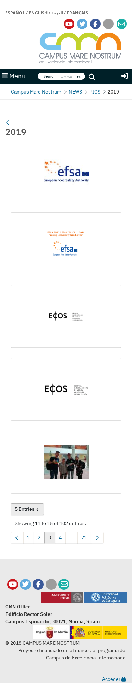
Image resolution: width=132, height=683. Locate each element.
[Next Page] (97, 537)
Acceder (111, 679)
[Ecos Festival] (66, 316)
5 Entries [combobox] (29, 510)
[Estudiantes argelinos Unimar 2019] (66, 462)
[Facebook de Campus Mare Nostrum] (38, 584)
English (38, 13)
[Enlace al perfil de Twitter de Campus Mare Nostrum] (82, 24)
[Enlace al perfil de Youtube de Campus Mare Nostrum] (69, 24)
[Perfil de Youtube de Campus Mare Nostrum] (12, 584)
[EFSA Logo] (66, 171)
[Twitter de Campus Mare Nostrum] (25, 584)
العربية (57, 13)
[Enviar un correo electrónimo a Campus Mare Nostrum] (121, 24)
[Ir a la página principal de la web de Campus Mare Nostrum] (80, 47)
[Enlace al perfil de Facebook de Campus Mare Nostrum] (95, 24)
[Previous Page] (17, 537)
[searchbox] (61, 76)
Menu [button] (17, 76)
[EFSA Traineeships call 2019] (66, 243)
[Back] (7, 123)
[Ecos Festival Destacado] (66, 389)
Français (77, 13)
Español (15, 13)
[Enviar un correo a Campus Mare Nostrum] (63, 584)
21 (86, 538)
